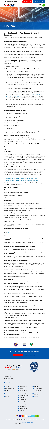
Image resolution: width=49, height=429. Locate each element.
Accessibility (41, 419)
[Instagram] (9, 382)
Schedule (27, 1)
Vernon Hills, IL (23, 408)
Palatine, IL (22, 401)
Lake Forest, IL (23, 386)
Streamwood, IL (23, 406)
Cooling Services (9, 388)
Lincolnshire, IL (23, 390)
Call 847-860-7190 (39, 1)
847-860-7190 (7, 380)
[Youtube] (7, 382)
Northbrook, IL (23, 399)
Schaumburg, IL (23, 404)
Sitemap (24, 421)
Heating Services (9, 390)
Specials (7, 386)
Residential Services (8, 393)
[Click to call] (43, 5)
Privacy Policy (35, 419)
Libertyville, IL (23, 388)
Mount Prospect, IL (24, 395)
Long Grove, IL (23, 393)
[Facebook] (6, 382)
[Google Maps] (4, 382)
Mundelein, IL (23, 397)
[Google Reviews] (11, 382)
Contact (7, 396)
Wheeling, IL (23, 410)
